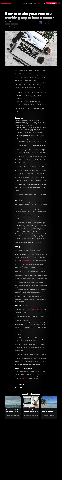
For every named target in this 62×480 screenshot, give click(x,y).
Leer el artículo (8, 417)
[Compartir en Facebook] (21, 387)
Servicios (30, 3)
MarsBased (6, 3)
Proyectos (25, 3)
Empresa (35, 3)
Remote (7, 23)
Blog (39, 3)
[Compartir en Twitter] (16, 387)
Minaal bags (30, 270)
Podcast (43, 3)
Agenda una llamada (51, 3)
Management (14, 23)
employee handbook (27, 260)
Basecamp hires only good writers (35, 309)
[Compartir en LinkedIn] (18, 387)
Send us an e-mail (23, 378)
